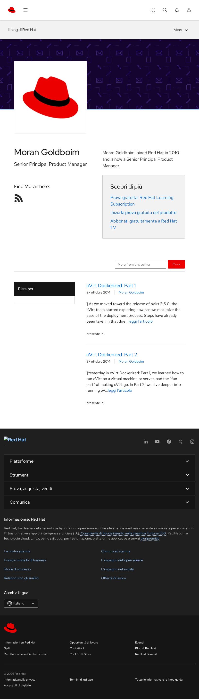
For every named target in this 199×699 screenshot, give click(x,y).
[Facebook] (169, 443)
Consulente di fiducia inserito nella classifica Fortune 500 (123, 533)
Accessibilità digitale (17, 685)
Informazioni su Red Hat (19, 642)
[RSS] (18, 198)
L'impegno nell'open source (122, 560)
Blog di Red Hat (145, 648)
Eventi (139, 642)
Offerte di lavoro (113, 578)
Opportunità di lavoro (84, 642)
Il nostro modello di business (25, 560)
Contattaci (77, 648)
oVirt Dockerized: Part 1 (111, 285)
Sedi (7, 648)
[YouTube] (157, 443)
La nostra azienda (17, 551)
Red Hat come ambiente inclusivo (26, 654)
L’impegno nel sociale (117, 569)
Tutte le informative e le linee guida (158, 680)
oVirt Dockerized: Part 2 (111, 354)
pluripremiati (150, 538)
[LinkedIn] (146, 443)
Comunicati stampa (115, 551)
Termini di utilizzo (81, 680)
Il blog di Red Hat (22, 29)
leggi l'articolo (140, 321)
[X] (180, 443)
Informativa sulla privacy (19, 680)
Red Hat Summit (146, 654)
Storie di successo (17, 569)
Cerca (176, 264)
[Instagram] (192, 443)
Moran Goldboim (131, 292)
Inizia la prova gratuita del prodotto (143, 212)
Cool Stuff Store (80, 654)
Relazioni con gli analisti (21, 578)
